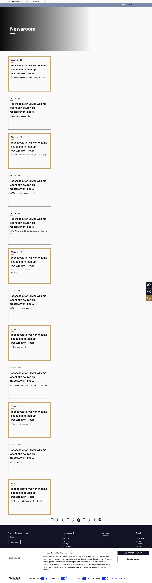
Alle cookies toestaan (133, 553)
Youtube (139, 544)
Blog (131, 5)
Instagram (140, 538)
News (124, 5)
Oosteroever (67, 538)
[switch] (64, 578)
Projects (65, 536)
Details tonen (117, 579)
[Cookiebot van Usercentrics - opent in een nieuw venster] (14, 578)
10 (100, 520)
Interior (65, 541)
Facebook (140, 536)
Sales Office (67, 546)
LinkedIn (139, 541)
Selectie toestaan (133, 559)
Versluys (65, 544)
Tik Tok (138, 546)
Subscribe (14, 542)
